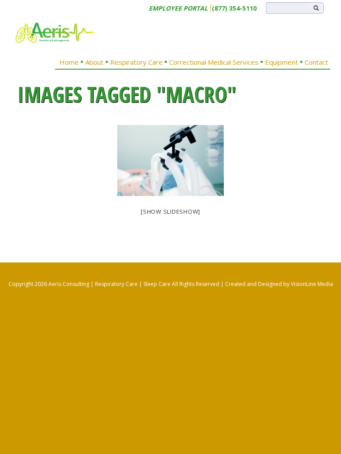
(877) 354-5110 (234, 8)
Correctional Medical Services (213, 62)
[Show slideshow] (170, 211)
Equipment (281, 62)
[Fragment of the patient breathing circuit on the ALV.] (170, 160)
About (94, 62)
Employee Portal (178, 8)
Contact (316, 62)
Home (69, 62)
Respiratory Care (136, 62)
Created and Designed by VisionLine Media (279, 284)
